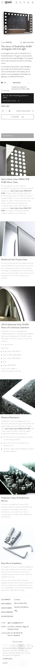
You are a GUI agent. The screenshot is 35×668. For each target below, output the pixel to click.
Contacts (17, 600)
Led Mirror (5, 600)
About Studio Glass (20, 603)
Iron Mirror (6, 604)
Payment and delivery (21, 607)
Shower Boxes (7, 616)
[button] (21, 83)
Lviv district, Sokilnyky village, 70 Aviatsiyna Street (18, 628)
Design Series (6, 608)
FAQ (15, 611)
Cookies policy (7, 659)
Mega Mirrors (7, 612)
